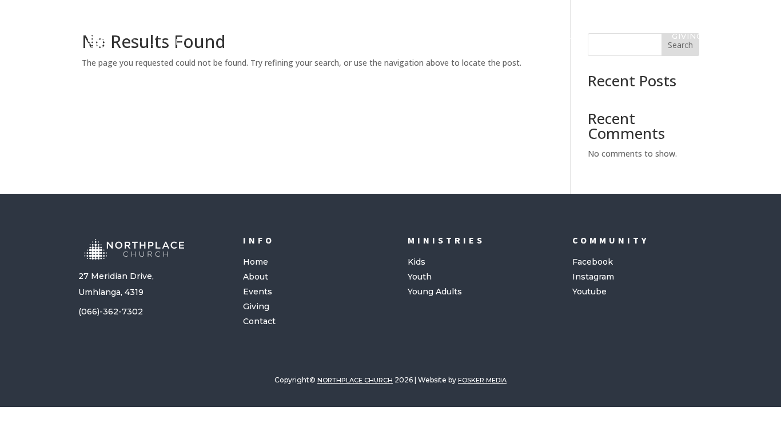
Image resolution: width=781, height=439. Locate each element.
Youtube (589, 291)
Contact (259, 321)
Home (343, 36)
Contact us (630, 36)
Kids (416, 262)
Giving (687, 36)
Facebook (592, 262)
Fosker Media (482, 380)
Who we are (401, 36)
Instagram (593, 277)
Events (257, 291)
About (255, 277)
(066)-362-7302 (110, 311)
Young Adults (435, 291)
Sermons (478, 36)
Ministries (550, 36)
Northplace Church (355, 380)
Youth (420, 277)
